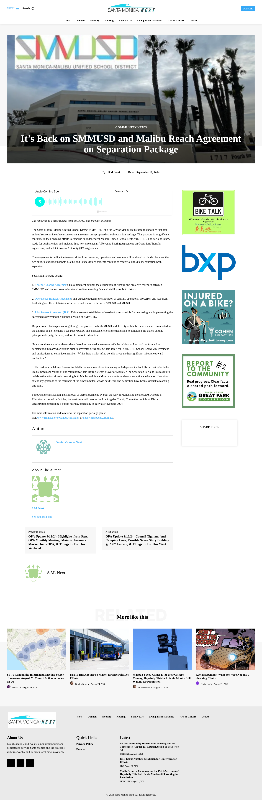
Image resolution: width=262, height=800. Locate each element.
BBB (122, 766)
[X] (205, 435)
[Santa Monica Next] (131, 8)
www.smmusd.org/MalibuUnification (58, 417)
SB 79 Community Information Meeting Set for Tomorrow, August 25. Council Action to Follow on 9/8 (36, 678)
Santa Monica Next (69, 442)
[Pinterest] (213, 435)
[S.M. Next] (33, 573)
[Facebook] (197, 435)
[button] (29, 8)
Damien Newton (82, 684)
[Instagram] (20, 763)
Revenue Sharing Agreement (51, 284)
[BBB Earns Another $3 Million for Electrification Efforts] (99, 649)
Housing (125, 754)
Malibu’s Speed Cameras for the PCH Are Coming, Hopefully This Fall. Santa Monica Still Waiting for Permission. (162, 678)
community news (131, 127)
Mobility (125, 781)
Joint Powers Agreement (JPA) (52, 312)
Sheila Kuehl (206, 684)
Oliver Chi (16, 687)
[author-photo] (9, 687)
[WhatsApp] (221, 435)
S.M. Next (114, 172)
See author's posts (42, 516)
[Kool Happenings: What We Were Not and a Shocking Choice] (225, 649)
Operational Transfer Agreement (53, 298)
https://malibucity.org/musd (98, 417)
